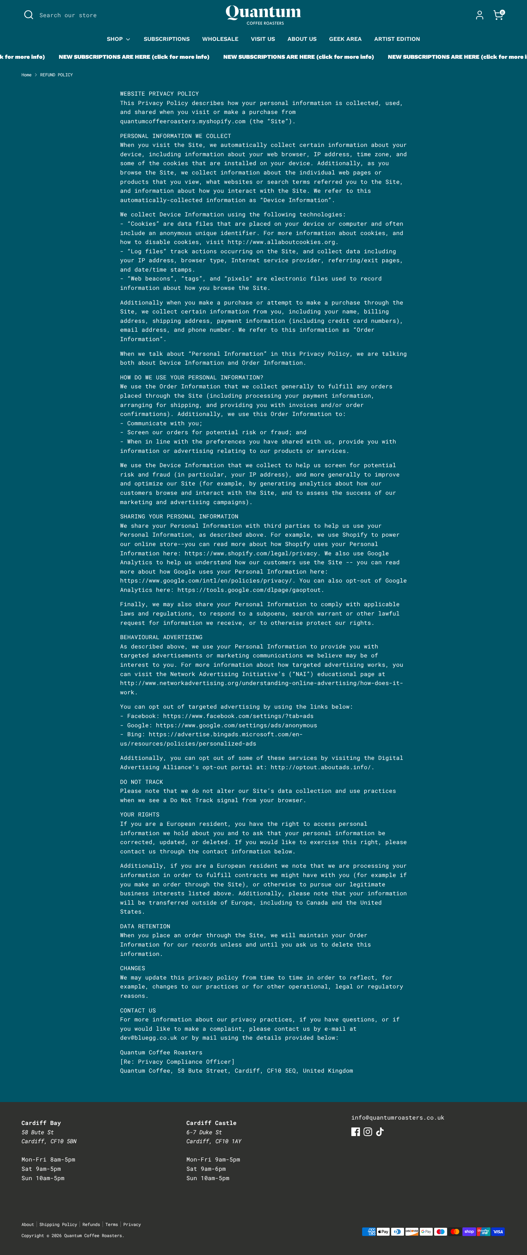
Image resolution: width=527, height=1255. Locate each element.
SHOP (115, 38)
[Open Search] (29, 15)
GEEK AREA (345, 38)
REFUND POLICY (56, 74)
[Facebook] (355, 1131)
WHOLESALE (220, 38)
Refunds (91, 1224)
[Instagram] (368, 1131)
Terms (111, 1224)
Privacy (132, 1224)
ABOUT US (302, 38)
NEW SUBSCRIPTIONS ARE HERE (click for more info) (121, 56)
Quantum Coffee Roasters (93, 1235)
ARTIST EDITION (397, 38)
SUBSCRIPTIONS (167, 38)
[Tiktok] (380, 1131)
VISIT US (263, 38)
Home (27, 74)
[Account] (480, 15)
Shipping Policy (58, 1224)
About (28, 1224)
